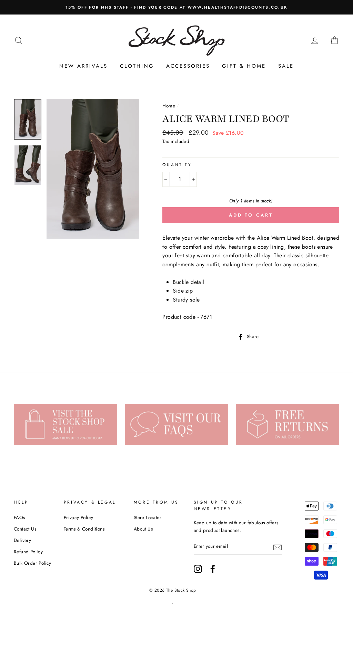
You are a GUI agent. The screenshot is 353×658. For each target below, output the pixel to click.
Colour (174, 169)
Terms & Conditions (84, 528)
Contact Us (25, 528)
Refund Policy (28, 551)
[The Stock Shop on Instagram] (198, 569)
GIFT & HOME (244, 66)
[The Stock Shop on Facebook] (213, 569)
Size (168, 173)
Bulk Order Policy (32, 563)
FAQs (19, 517)
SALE (286, 66)
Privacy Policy (78, 517)
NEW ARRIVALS (83, 66)
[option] (176, 7)
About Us (143, 528)
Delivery (22, 540)
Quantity (177, 165)
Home (168, 105)
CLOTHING (137, 66)
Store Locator (147, 517)
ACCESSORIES (188, 66)
